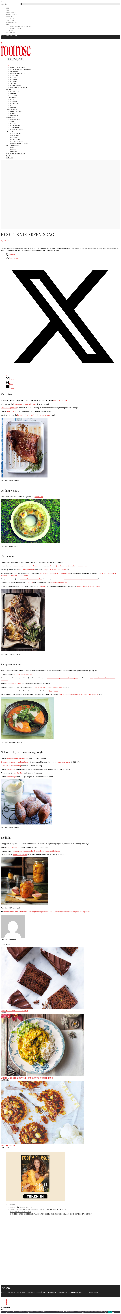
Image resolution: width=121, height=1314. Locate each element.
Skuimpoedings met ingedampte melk (15, 762)
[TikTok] (1, 1288)
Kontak (9, 158)
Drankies (14, 81)
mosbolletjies (11, 777)
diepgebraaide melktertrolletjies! (88, 586)
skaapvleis (7, 912)
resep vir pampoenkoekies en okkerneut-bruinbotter (78, 695)
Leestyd (9, 30)
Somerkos (15, 71)
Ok (110, 1312)
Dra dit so (15, 91)
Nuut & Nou (15, 85)
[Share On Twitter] (6, 1302)
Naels (13, 105)
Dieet (12, 113)
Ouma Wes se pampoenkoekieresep (48, 687)
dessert (70, 912)
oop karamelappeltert (58, 583)
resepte (34, 912)
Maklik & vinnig (17, 67)
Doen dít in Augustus (21, 1207)
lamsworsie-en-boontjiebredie (24, 404)
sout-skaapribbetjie (27, 570)
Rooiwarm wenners (15, 154)
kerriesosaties (22, 415)
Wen (8, 24)
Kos (7, 8)
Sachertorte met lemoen (14, 1011)
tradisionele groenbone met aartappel (27, 566)
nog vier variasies (63, 762)
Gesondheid (11, 14)
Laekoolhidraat (18, 73)
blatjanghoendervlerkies (40, 415)
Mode (8, 10)
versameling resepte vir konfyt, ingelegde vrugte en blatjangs (36, 851)
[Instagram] (7, 1288)
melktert (42, 586)
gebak (56, 912)
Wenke (13, 93)
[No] (113, 1312)
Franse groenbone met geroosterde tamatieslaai (68, 566)
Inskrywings (16, 28)
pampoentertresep (13, 684)
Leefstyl (10, 18)
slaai (25, 912)
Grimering (15, 103)
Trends (13, 95)
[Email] (9, 1288)
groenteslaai (38, 497)
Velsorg (14, 101)
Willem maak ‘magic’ (20, 1212)
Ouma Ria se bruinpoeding (11, 766)
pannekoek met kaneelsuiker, (30, 579)
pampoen (46, 912)
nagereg (76, 912)
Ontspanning (12, 22)
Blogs (13, 149)
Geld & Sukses (16, 141)
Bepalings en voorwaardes (67, 1292)
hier (50, 691)
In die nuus (15, 139)
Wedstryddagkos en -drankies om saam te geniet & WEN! (38, 1209)
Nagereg (14, 79)
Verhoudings (16, 133)
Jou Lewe (10, 20)
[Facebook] (5, 1288)
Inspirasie (14, 137)
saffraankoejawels (20, 855)
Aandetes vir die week (20, 69)
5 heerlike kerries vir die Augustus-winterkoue (27, 1078)
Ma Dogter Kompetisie (21, 26)
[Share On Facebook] (6, 1300)
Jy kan (13, 83)
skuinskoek (10, 769)
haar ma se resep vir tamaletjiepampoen (62, 678)
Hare (12, 99)
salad (29, 912)
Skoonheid (11, 12)
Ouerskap (14, 135)
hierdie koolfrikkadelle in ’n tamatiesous (55, 573)
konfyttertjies (18, 773)
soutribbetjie (11, 411)
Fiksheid (14, 115)
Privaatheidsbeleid (49, 1292)
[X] (3, 1288)
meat (13, 912)
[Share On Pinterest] (6, 1304)
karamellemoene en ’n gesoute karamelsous (81, 579)
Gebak (13, 77)
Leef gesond (16, 111)
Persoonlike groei (19, 143)
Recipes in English (18, 87)
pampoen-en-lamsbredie (22, 674)
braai (88, 912)
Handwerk (15, 125)
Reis (12, 147)
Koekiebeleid (93, 1292)
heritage (83, 912)
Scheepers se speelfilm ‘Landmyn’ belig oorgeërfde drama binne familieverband (51, 1214)
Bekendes (10, 16)
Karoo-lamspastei (60, 400)
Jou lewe (10, 131)
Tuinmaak (14, 127)
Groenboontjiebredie (9, 408)
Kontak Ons (11, 32)
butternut (19, 912)
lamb (52, 912)
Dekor (13, 123)
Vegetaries (15, 75)
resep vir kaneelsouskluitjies (17, 758)
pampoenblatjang (13, 847)
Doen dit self (16, 129)
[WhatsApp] (4, 1288)
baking (39, 912)
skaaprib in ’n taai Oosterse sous (55, 570)
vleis (65, 912)
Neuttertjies (8, 1145)
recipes (61, 912)
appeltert (29, 583)
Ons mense (15, 119)
